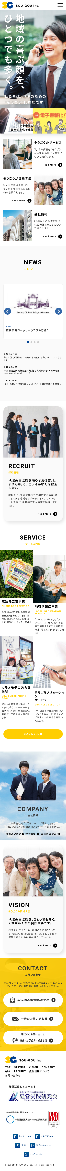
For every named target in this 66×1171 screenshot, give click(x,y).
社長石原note (47, 1136)
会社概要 (30, 834)
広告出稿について (39, 1071)
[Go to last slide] (7, 311)
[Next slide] (58, 311)
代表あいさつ (13, 834)
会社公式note (25, 1136)
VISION (33, 1067)
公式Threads (36, 1154)
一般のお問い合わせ (34, 1018)
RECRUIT (20, 1071)
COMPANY (48, 1067)
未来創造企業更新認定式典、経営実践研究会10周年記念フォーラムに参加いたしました (32, 372)
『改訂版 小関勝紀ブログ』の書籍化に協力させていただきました (33, 359)
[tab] (28, 342)
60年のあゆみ (48, 834)
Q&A (8, 1071)
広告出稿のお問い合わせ (33, 1000)
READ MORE (32, 734)
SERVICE (20, 1067)
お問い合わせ (12, 1075)
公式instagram (43, 1145)
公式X (24, 1145)
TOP (8, 1067)
